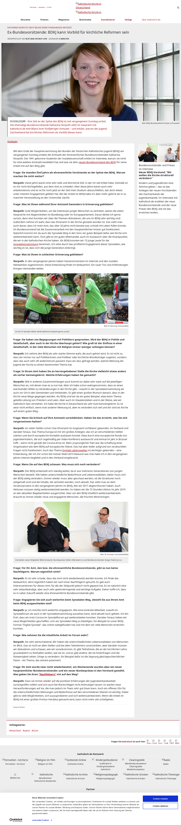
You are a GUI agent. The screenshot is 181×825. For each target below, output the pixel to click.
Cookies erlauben (160, 799)
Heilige (128, 19)
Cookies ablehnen (160, 806)
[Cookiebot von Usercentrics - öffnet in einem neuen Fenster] (16, 820)
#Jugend (26, 730)
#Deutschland (15, 730)
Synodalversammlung (25, 244)
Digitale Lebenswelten (74, 450)
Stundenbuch (108, 19)
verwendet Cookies (40, 820)
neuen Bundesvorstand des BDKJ (97, 162)
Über (151, 19)
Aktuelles (42, 7)
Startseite (33, 7)
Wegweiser (63, 19)
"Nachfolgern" (47, 674)
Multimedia (85, 19)
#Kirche (35, 730)
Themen (44, 19)
